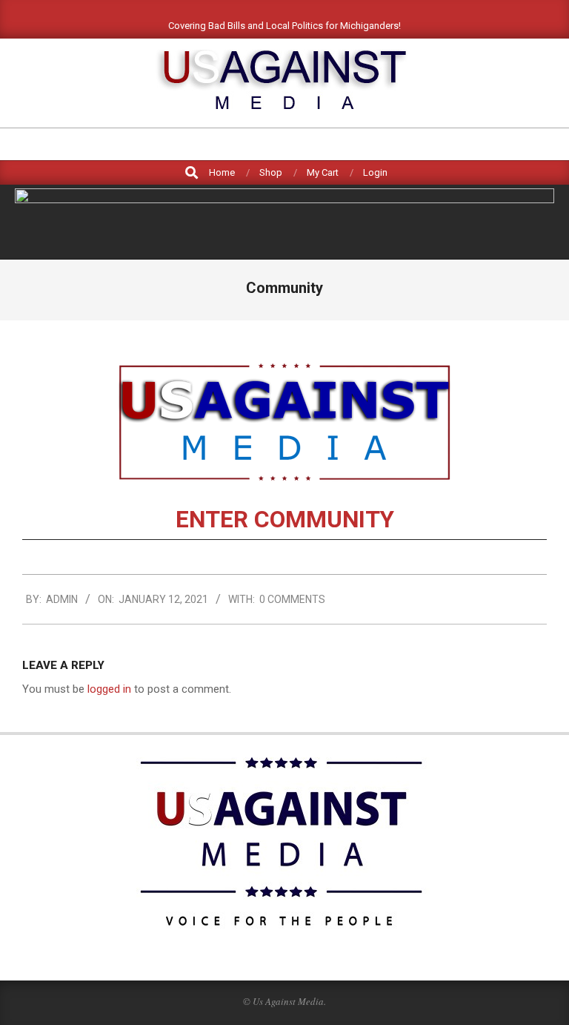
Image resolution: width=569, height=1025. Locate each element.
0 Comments (292, 599)
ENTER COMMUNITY (285, 519)
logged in (109, 689)
